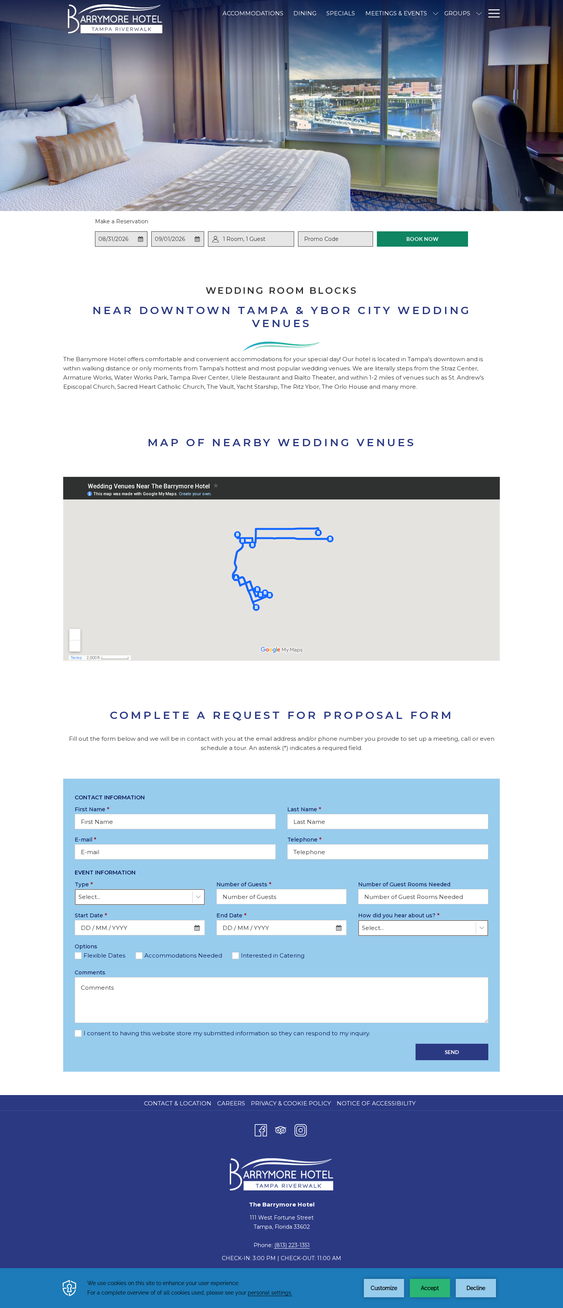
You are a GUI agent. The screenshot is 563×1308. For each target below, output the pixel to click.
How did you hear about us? (398, 915)
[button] (121, 239)
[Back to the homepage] (115, 19)
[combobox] (139, 897)
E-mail (85, 839)
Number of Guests (243, 884)
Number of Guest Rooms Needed (404, 884)
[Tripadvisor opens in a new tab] (281, 1129)
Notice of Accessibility (376, 1103)
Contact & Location (177, 1103)
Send (452, 1052)
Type (84, 884)
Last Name (304, 809)
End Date (231, 915)
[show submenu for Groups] (479, 13)
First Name (92, 809)
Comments (90, 972)
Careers (231, 1103)
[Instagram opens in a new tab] (301, 1129)
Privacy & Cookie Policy (291, 1103)
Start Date (91, 915)
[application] (281, 1288)
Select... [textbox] (89, 896)
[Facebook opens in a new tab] (261, 1129)
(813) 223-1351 (292, 1245)
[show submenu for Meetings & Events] (435, 13)
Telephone (304, 839)
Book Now (422, 239)
